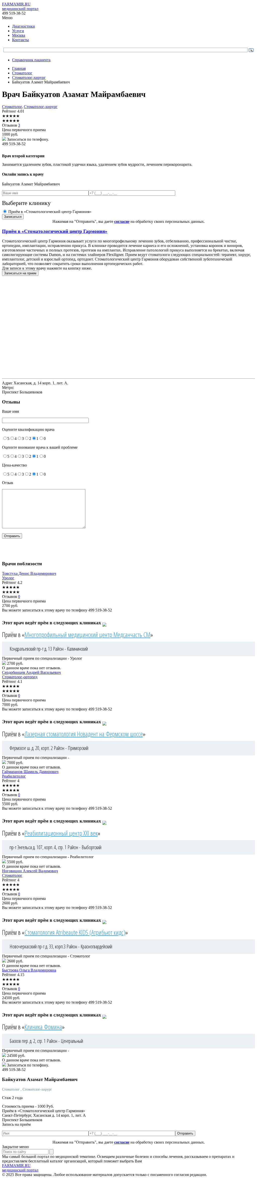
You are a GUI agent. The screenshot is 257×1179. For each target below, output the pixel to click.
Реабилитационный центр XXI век (61, 833)
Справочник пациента (31, 60)
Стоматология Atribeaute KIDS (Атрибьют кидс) (75, 932)
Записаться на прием (20, 273)
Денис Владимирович (29, 573)
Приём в (54, 231)
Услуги (18, 31)
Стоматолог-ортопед (19, 677)
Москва (18, 35)
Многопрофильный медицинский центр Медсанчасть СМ (87, 634)
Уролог (8, 578)
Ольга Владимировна (29, 970)
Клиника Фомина (43, 1026)
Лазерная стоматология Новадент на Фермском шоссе (84, 733)
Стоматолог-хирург (40, 107)
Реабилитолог (14, 776)
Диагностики (23, 26)
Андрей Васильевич (31, 672)
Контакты (20, 40)
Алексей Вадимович (30, 871)
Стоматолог (12, 107)
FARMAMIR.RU (20, 6)
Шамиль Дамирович (30, 772)
